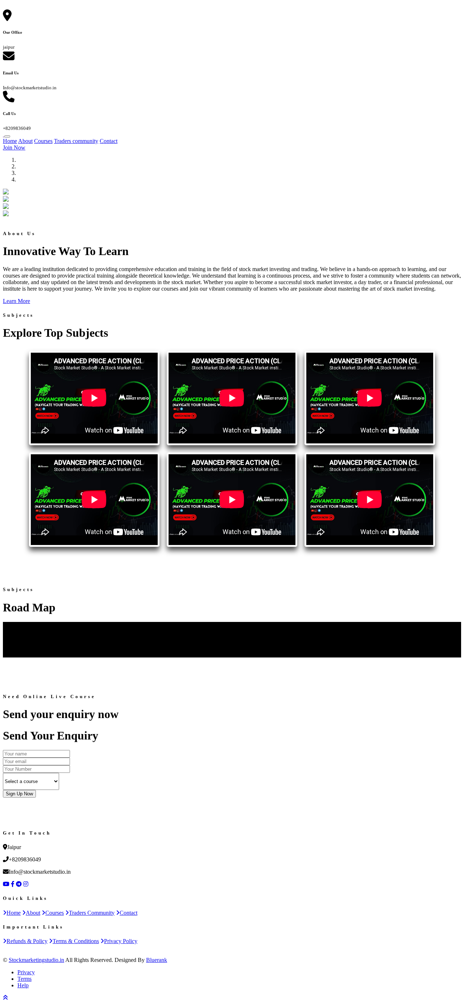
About (25, 141)
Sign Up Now (19, 793)
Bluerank (156, 960)
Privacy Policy (120, 941)
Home (10, 141)
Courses (43, 141)
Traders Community (92, 913)
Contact (108, 141)
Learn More (16, 301)
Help (23, 985)
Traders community (76, 141)
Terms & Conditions (76, 941)
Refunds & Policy (27, 941)
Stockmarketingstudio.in (36, 960)
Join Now (14, 147)
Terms (24, 979)
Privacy (26, 972)
